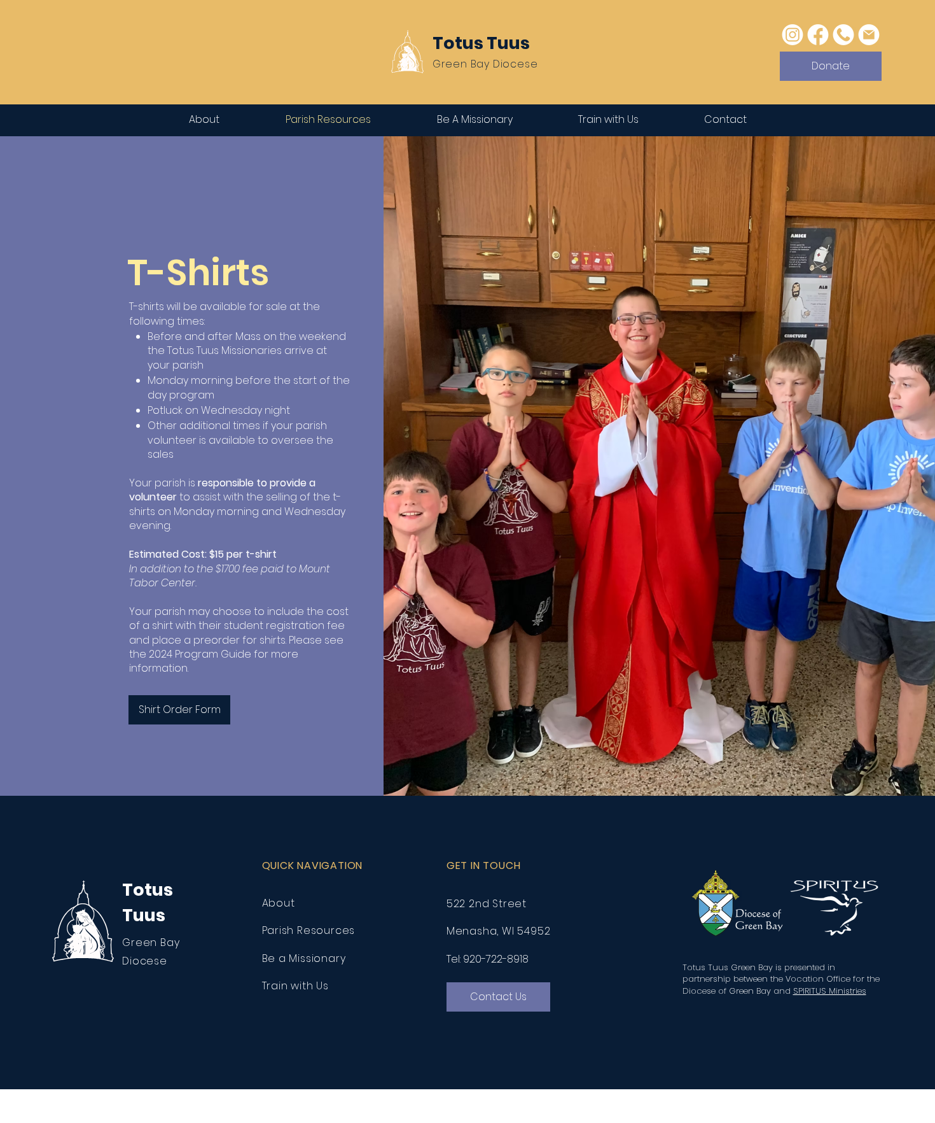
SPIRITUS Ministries (829, 991)
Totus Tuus (481, 43)
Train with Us (295, 985)
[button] (498, 997)
